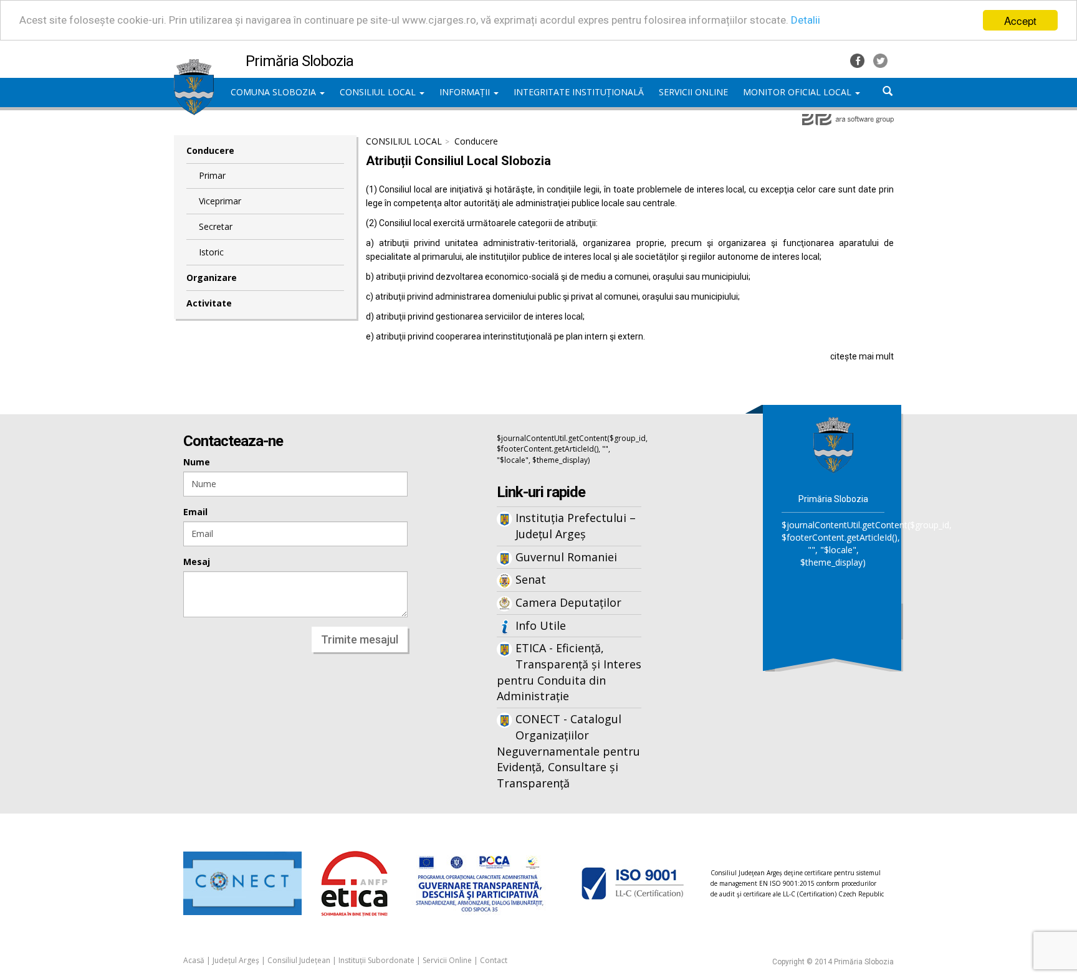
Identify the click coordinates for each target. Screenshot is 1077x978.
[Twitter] (880, 59)
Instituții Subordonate (376, 960)
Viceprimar (220, 201)
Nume (196, 462)
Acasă (193, 960)
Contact (493, 960)
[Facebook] (858, 59)
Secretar (215, 226)
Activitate (209, 303)
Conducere (210, 150)
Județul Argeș (236, 960)
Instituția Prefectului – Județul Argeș (575, 525)
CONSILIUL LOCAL (379, 92)
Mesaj (196, 561)
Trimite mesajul (359, 639)
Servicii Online (447, 960)
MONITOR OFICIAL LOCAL (798, 92)
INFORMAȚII (465, 92)
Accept (1020, 20)
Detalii (805, 20)
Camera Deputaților (568, 602)
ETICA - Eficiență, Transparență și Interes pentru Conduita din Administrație (569, 671)
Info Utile (540, 625)
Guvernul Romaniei (566, 556)
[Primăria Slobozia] (194, 65)
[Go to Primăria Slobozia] (833, 444)
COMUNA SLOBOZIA (274, 92)
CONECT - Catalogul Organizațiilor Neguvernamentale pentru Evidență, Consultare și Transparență (568, 750)
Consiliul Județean (298, 960)
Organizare (211, 277)
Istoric (211, 252)
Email (195, 512)
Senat (530, 579)
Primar (212, 175)
